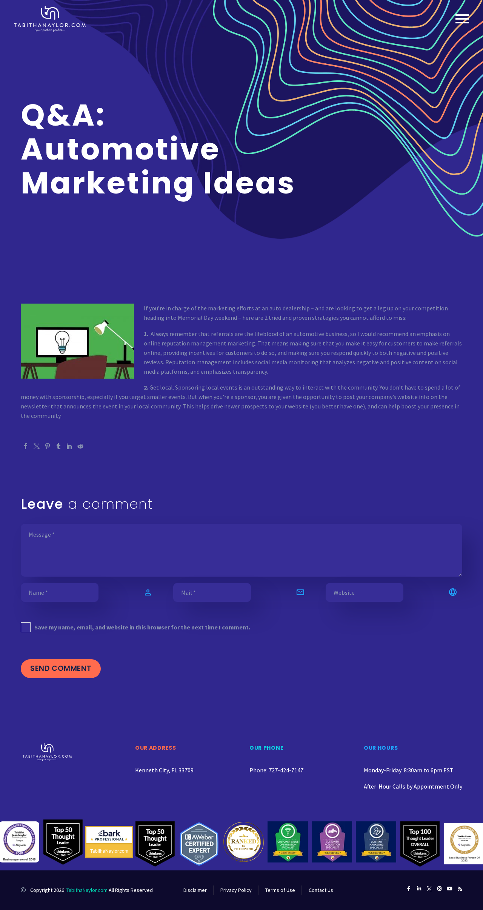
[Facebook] (26, 446)
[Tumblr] (58, 446)
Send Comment (60, 668)
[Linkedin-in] (419, 888)
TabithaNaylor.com (87, 890)
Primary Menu (462, 19)
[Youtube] (449, 888)
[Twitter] (37, 446)
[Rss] (459, 888)
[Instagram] (439, 888)
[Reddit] (80, 446)
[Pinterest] (48, 446)
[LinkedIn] (69, 446)
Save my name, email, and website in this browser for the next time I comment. (142, 627)
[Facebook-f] (408, 888)
